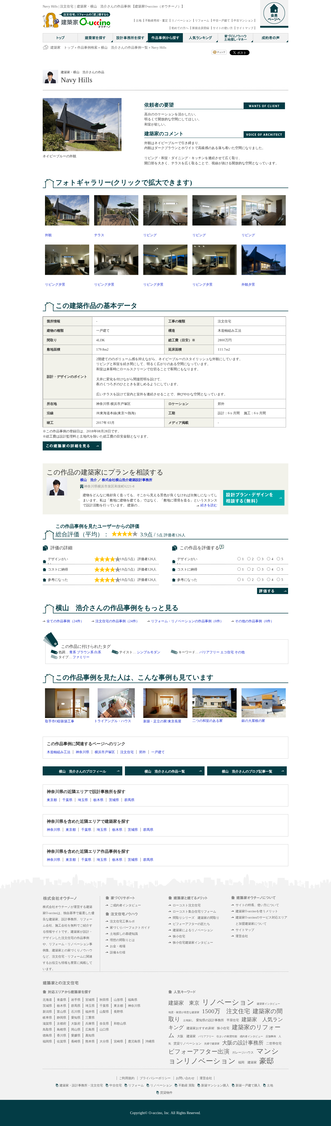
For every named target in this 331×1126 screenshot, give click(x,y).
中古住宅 (115, 1085)
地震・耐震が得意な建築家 (183, 1012)
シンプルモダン (148, 652)
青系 (72, 652)
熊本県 (90, 1041)
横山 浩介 (88, 480)
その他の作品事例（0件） (254, 621)
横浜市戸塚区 (105, 752)
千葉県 (67, 800)
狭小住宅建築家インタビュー (193, 942)
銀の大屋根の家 (253, 721)
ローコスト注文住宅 (187, 905)
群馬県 (129, 800)
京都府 (61, 1023)
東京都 (52, 800)
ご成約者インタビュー (125, 905)
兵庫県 (90, 1023)
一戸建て (158, 752)
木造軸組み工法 (58, 752)
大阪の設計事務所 (243, 1043)
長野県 (118, 1011)
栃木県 (98, 800)
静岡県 (61, 1017)
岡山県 (75, 1029)
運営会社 (242, 936)
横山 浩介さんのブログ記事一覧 (247, 771)
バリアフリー (209, 652)
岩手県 (75, 1000)
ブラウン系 (85, 652)
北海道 (47, 1000)
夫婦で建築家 (212, 1043)
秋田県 (104, 1000)
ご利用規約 (126, 1078)
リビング (150, 235)
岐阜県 (47, 1017)
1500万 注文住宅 (226, 1011)
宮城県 (90, 1000)
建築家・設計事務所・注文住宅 (81, 1085)
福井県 (90, 1011)
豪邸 (266, 1061)
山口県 (104, 1029)
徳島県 (47, 1035)
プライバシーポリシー (155, 1078)
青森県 (61, 1000)
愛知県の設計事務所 (210, 1020)
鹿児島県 (134, 1041)
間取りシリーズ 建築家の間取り (196, 918)
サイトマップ (244, 27)
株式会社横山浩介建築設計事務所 (127, 480)
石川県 (75, 1011)
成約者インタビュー (251, 1036)
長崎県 (75, 1041)
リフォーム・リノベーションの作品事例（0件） (187, 621)
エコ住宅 (227, 652)
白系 (97, 652)
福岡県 (47, 1041)
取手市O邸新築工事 (59, 721)
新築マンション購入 (215, 1085)
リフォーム (202, 20)
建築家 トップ (62, 47)
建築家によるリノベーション (193, 930)
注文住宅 (127, 752)
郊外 (142, 752)
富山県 (61, 1011)
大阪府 (75, 1023)
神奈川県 (82, 752)
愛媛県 (75, 1035)
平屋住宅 (233, 1020)
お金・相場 (117, 946)
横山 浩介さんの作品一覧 (165, 771)
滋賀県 (47, 1023)
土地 (138, 20)
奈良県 (104, 1023)
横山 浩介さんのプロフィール (82, 771)
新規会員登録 (200, 27)
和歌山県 (120, 1023)
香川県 (61, 1035)
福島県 (132, 1000)
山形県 (118, 1000)
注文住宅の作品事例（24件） (117, 621)
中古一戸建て (221, 20)
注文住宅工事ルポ (122, 921)
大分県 (104, 1041)
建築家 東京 (183, 1003)
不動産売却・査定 (156, 20)
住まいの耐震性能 (226, 1036)
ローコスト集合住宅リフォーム (194, 911)
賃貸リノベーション (187, 1043)
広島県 (90, 1029)
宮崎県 (118, 1041)
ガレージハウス (243, 1052)
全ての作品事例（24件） (65, 621)
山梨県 (104, 1011)
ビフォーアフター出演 (198, 1051)
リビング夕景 (55, 284)
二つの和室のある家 (207, 721)
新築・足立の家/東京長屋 (162, 721)
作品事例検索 (87, 47)
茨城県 (114, 800)
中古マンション (243, 20)
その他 (240, 652)
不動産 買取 (186, 1085)
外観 (48, 235)
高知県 (90, 1035)
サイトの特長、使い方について (257, 905)
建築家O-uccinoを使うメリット (257, 911)
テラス (99, 235)
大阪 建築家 (186, 1036)
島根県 (61, 1029)
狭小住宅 (179, 936)
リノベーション (181, 20)
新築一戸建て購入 (248, 1085)
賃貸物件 (166, 1092)
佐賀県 (61, 1041)
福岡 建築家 (247, 1062)
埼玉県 (83, 800)
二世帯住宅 (274, 1043)
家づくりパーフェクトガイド (130, 927)
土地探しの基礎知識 (124, 934)
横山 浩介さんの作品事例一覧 (124, 47)
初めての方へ (180, 27)
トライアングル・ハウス (112, 721)
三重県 (90, 1017)
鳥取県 (47, 1029)
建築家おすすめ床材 (200, 1028)
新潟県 (47, 1011)
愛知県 (75, 1017)
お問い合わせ (185, 1078)
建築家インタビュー (268, 1003)
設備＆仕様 (117, 952)
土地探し (188, 1020)
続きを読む (208, 505)
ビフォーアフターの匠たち (191, 924)
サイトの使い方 (223, 27)
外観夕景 (248, 284)
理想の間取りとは (122, 940)
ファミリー (81, 657)
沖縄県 (150, 1041)
